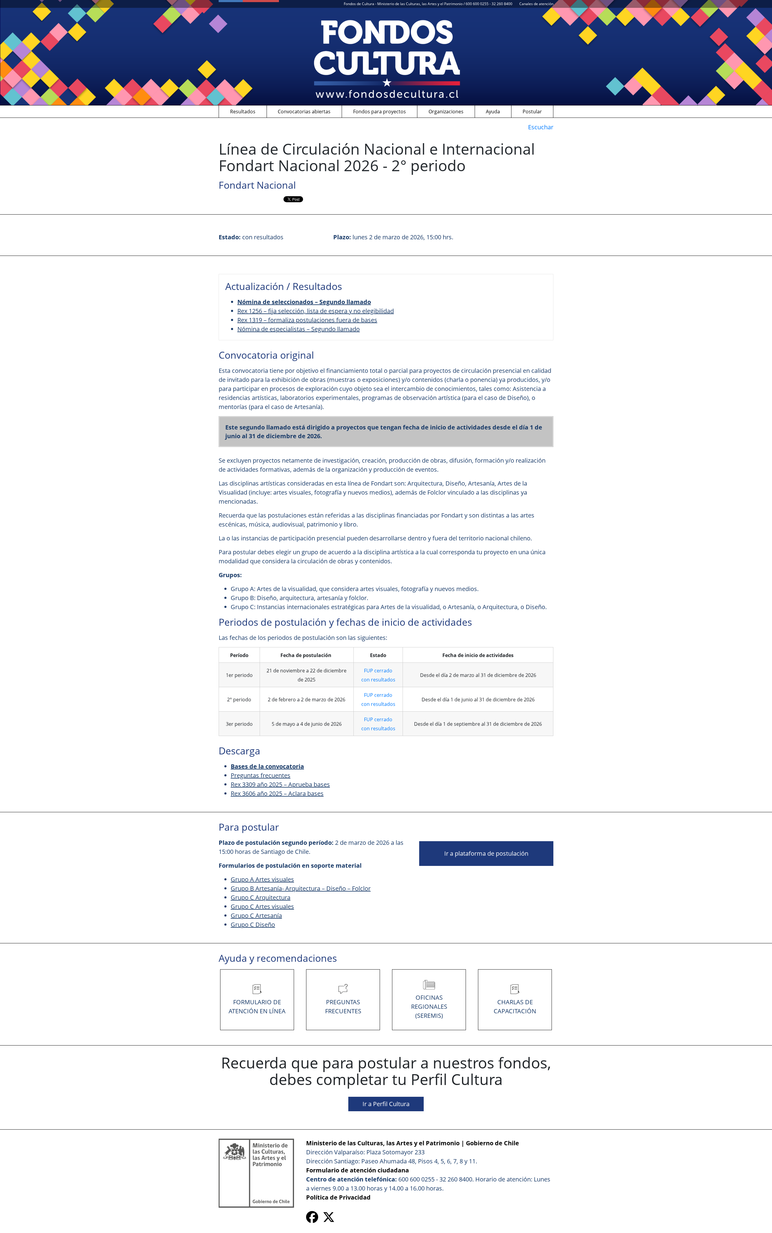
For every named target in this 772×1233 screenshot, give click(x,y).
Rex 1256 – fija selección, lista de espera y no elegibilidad (315, 311)
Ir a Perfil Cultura (386, 1104)
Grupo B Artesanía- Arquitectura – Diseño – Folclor (301, 888)
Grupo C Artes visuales (262, 906)
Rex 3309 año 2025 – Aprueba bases (280, 784)
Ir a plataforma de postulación (486, 853)
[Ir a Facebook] (312, 1219)
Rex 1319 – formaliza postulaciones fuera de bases (307, 320)
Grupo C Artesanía (256, 915)
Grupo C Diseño (253, 924)
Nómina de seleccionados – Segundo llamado (304, 302)
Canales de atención (536, 3)
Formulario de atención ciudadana (357, 1170)
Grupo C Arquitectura (260, 897)
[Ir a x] (329, 1219)
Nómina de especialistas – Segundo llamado (298, 329)
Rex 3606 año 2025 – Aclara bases (277, 793)
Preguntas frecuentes (260, 775)
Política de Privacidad (338, 1197)
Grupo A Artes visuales (262, 879)
